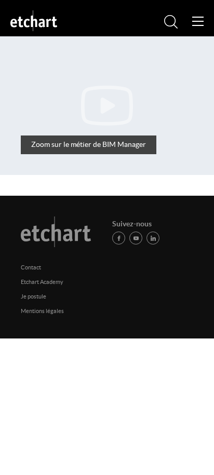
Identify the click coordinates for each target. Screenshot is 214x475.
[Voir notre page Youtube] (135, 238)
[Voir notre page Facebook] (118, 238)
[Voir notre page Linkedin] (152, 238)
